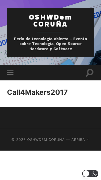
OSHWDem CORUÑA (50, 20)
